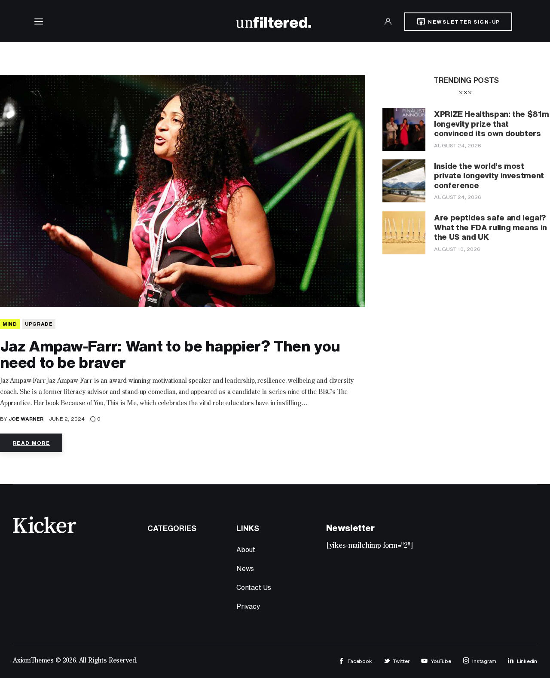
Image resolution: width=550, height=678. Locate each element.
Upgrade (39, 324)
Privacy (248, 606)
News (245, 568)
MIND (10, 324)
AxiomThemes (33, 661)
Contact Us (253, 587)
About (245, 549)
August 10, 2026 (457, 249)
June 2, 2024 (67, 418)
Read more (31, 443)
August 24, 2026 (457, 145)
